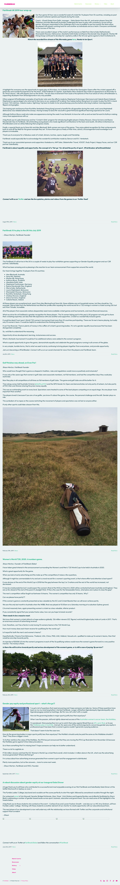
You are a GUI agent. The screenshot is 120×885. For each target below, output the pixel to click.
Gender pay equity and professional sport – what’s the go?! (29, 703)
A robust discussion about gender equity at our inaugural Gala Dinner (33, 782)
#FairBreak (63, 843)
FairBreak (6, 880)
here (74, 39)
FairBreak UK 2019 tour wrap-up (17, 10)
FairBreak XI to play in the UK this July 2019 (22, 230)
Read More (114, 222)
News (15, 222)
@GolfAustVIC (40, 384)
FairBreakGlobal (31, 843)
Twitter (21, 199)
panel (16, 796)
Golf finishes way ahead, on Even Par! (19, 363)
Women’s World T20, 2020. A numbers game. (23, 559)
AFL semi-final (99, 723)
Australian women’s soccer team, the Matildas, (98, 719)
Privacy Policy (24, 880)
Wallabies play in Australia (43, 725)
